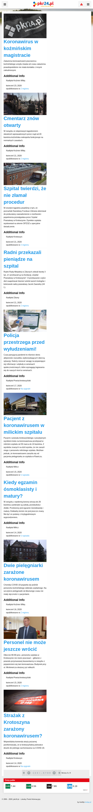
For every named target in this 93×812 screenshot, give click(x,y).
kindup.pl (88, 802)
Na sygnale (25, 389)
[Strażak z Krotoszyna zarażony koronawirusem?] (25, 701)
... (41, 773)
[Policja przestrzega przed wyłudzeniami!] (25, 321)
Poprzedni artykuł (29, 773)
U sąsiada (25, 475)
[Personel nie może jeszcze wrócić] (25, 628)
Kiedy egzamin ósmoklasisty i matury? (20, 489)
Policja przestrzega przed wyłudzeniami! (24, 342)
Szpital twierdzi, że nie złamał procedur (25, 195)
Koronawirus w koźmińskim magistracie (21, 48)
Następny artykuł (54, 773)
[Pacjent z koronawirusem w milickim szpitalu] (25, 404)
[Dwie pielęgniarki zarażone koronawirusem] (25, 551)
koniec (59, 773)
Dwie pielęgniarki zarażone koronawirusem (23, 572)
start (23, 773)
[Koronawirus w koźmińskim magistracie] (25, 26)
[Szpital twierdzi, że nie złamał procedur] (25, 174)
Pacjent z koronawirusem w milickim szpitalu (24, 425)
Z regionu (25, 89)
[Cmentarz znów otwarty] (25, 104)
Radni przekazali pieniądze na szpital (22, 259)
